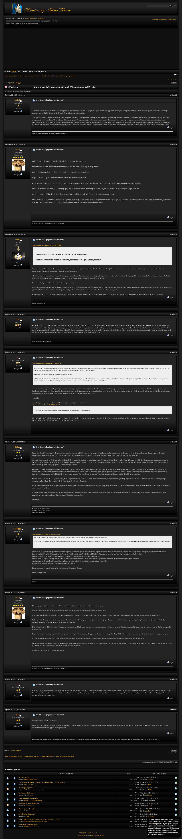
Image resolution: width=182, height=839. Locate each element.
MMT (25, 790)
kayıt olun (41, 18)
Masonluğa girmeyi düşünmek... (29, 798)
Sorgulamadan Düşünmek (27, 814)
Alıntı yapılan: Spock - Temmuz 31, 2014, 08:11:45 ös (47, 363)
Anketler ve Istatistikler (32, 811)
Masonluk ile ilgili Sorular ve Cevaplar (38, 821)
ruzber (17, 319)
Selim (17, 447)
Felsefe (31, 795)
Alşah (149, 785)
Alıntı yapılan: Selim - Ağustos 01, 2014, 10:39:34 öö (46, 534)
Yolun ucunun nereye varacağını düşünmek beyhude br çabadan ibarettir (42, 782)
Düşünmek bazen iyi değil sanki (29, 803)
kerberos (26, 821)
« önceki (169, 80)
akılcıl (17, 100)
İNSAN (149, 795)
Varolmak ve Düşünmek (26, 793)
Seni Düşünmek (24, 777)
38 (17, 358)
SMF (80, 833)
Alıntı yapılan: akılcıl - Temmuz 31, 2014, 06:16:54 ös (46, 405)
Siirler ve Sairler (33, 779)
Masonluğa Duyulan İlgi (26, 809)
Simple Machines (97, 833)
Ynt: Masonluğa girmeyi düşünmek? (50, 100)
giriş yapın (30, 18)
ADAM (17, 150)
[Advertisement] (91, 48)
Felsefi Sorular (34, 784)
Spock (17, 240)
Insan (32, 805)
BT (24, 805)
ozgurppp (17, 529)
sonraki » (175, 80)
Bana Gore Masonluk (38, 790)
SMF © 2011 (87, 833)
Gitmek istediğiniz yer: (149, 762)
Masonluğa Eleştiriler (25, 788)
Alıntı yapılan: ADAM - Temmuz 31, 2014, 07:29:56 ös (47, 245)
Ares (17, 715)
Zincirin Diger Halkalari (33, 826)
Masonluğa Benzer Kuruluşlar (28, 825)
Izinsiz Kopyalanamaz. (97, 835)
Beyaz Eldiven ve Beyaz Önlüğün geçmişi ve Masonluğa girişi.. (39, 819)
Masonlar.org (82, 835)
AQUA (25, 784)
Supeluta (26, 779)
